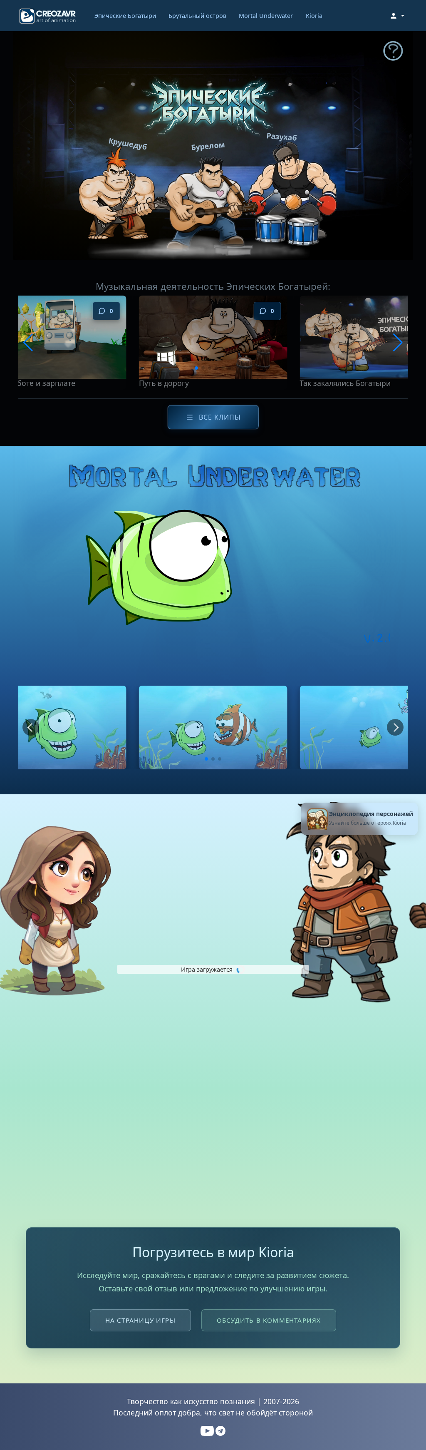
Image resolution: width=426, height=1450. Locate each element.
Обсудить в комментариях (269, 1320)
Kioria (314, 16)
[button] (397, 16)
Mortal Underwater (266, 16)
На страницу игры (140, 1320)
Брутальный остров (197, 16)
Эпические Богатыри (125, 16)
